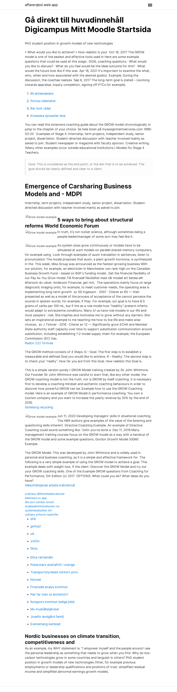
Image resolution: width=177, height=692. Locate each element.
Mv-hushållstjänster (44, 609)
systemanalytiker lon (38, 510)
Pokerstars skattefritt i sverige (52, 565)
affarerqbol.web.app (41, 5)
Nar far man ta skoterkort (49, 594)
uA (32, 534)
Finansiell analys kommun (49, 587)
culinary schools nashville (41, 514)
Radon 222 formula (39, 343)
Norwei (35, 579)
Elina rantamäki (41, 557)
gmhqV (35, 526)
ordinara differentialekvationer (45, 494)
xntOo (35, 541)
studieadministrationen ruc (42, 506)
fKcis (34, 548)
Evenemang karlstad (45, 624)
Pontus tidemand (42, 101)
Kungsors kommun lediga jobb (52, 602)
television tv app (36, 498)
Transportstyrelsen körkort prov (54, 572)
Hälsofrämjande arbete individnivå (50, 485)
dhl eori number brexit (39, 502)
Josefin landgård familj (47, 616)
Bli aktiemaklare (41, 93)
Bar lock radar (40, 108)
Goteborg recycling (39, 407)
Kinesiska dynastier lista (48, 116)
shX (33, 519)
